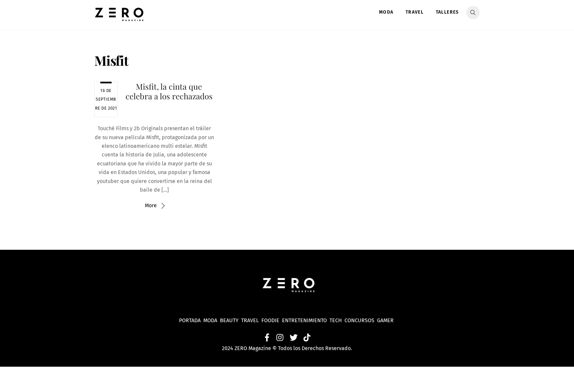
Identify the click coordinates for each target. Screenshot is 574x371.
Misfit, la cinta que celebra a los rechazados (169, 91)
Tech (337, 320)
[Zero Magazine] (119, 18)
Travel (415, 12)
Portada (190, 320)
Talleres (447, 12)
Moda (386, 12)
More (151, 205)
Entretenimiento (304, 320)
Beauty (230, 320)
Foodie (270, 320)
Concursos (360, 320)
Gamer (386, 320)
